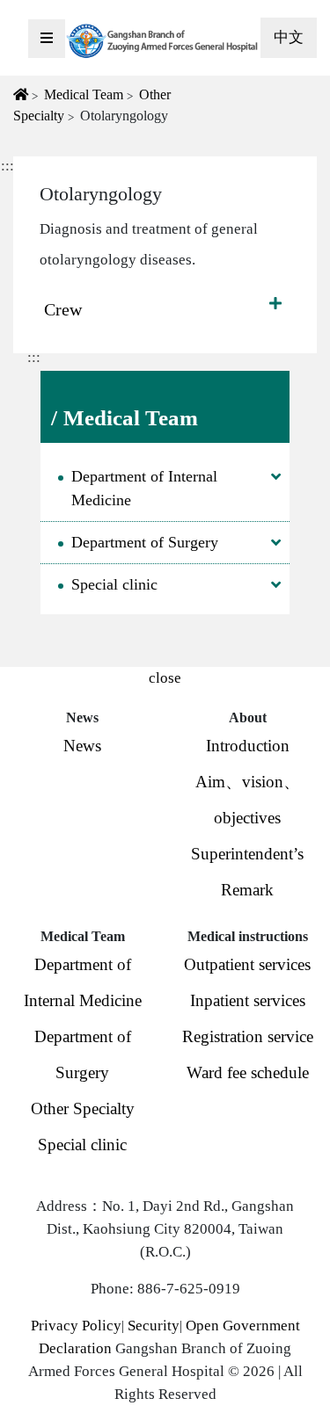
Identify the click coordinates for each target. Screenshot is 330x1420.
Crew (63, 309)
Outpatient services (247, 964)
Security (154, 1325)
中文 (289, 37)
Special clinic (114, 584)
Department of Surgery (144, 542)
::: (33, 357)
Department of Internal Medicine (144, 488)
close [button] (165, 678)
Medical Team (83, 94)
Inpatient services (247, 1000)
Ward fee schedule (248, 1072)
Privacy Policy (76, 1325)
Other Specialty (83, 1108)
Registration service (247, 1036)
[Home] (163, 40)
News (82, 745)
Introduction (248, 745)
